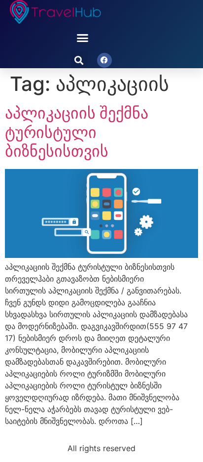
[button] (82, 38)
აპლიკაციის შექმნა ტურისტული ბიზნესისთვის (76, 132)
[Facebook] (104, 60)
